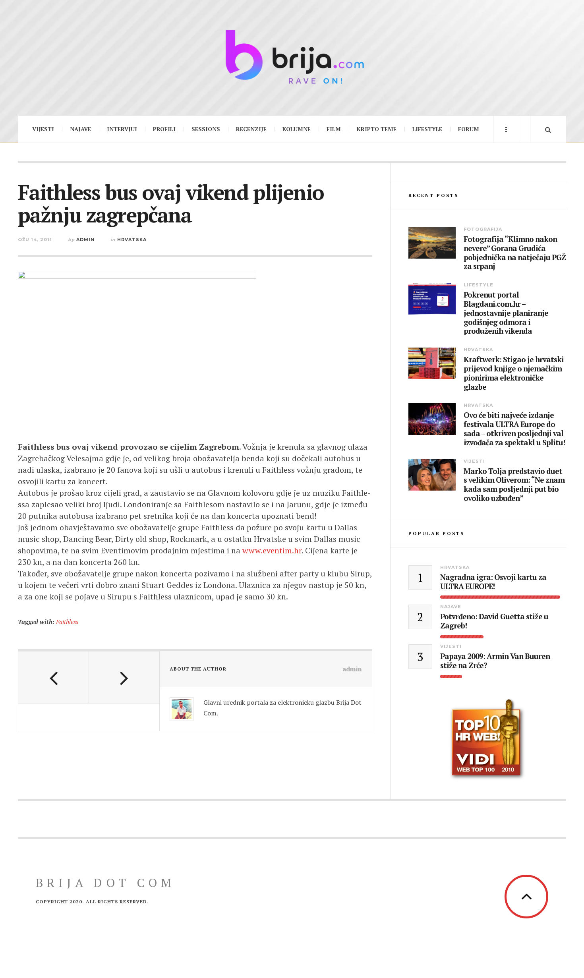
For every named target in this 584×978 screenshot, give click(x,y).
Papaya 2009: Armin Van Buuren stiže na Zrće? (495, 661)
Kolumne (296, 129)
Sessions (205, 129)
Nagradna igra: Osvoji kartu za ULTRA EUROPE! (493, 582)
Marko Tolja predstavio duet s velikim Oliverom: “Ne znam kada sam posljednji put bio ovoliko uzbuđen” (514, 485)
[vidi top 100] (487, 739)
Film (334, 129)
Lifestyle (427, 129)
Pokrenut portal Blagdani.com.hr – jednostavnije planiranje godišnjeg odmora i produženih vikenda (506, 313)
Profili (164, 129)
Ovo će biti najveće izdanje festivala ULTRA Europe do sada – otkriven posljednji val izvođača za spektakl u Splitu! (514, 429)
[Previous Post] (53, 677)
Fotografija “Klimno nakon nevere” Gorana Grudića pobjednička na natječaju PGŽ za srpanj (515, 253)
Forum (468, 129)
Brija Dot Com (105, 883)
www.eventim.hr (272, 550)
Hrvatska (132, 239)
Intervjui (122, 129)
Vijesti (43, 129)
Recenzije (251, 129)
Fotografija (483, 229)
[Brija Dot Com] (292, 56)
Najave (80, 129)
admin (85, 239)
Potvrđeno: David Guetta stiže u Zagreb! (494, 621)
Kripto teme (376, 129)
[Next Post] (124, 677)
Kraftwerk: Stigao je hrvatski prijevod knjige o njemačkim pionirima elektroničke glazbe (514, 373)
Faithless (67, 622)
